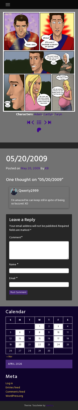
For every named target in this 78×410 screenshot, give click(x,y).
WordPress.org (14, 396)
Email (12, 279)
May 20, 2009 (30, 168)
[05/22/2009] (45, 123)
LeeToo (49, 406)
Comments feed (15, 392)
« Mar (10, 356)
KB (47, 168)
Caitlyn (48, 114)
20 (20, 344)
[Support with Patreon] (39, 130)
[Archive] (39, 123)
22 (39, 344)
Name (12, 265)
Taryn (58, 114)
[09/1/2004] (28, 123)
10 (58, 332)
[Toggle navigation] (7, 5)
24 (58, 344)
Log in (9, 383)
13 (20, 338)
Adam (38, 114)
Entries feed (13, 387)
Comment (15, 238)
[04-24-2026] (49, 123)
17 (58, 338)
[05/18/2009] (33, 123)
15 (40, 338)
